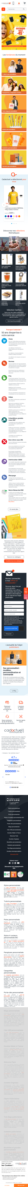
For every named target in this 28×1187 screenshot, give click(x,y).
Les (11, 975)
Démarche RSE (14, 854)
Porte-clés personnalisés (14, 823)
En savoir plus (14, 509)
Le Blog (14, 691)
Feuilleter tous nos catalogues (14, 561)
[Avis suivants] (25, 777)
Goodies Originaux (14, 839)
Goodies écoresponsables (14, 851)
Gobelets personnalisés (14, 845)
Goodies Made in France (14, 833)
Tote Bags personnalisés (14, 848)
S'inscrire (9, 634)
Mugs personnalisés (14, 826)
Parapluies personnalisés (14, 820)
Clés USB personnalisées (14, 830)
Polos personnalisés (14, 814)
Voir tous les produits (14, 321)
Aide (26, 598)
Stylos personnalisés (14, 808)
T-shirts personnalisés (14, 811)
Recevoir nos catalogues (14, 557)
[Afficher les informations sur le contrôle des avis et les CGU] (23, 765)
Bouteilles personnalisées (14, 842)
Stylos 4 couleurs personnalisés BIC (14, 817)
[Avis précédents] (3, 777)
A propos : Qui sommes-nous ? (11, 753)
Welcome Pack (14, 836)
